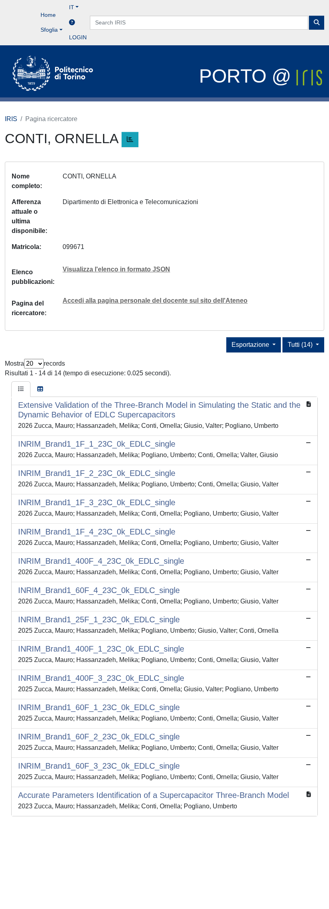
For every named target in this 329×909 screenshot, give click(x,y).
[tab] (20, 389)
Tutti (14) (301, 344)
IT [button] (71, 7)
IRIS (11, 118)
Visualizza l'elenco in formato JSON (116, 269)
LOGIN (78, 37)
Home (48, 15)
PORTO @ (248, 76)
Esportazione (251, 344)
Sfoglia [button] (49, 29)
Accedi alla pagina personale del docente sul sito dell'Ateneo (155, 300)
